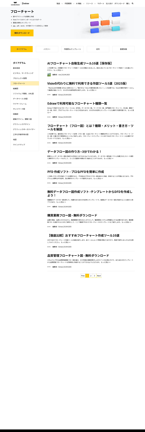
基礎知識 (123, 49)
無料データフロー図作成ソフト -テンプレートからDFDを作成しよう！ (89, 193)
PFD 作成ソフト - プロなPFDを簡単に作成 (75, 171)
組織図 (15, 88)
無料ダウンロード (22, 32)
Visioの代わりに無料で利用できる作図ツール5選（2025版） (87, 83)
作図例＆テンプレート (72, 49)
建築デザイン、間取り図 (22, 119)
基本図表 (16, 68)
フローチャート (19, 83)
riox (59, 75)
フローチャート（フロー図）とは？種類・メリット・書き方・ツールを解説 (90, 127)
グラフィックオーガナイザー (24, 129)
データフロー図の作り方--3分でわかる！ (74, 151)
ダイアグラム (22, 49)
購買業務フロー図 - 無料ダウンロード (72, 215)
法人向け (109, 3)
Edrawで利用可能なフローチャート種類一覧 (77, 103)
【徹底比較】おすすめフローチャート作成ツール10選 (83, 235)
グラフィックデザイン (21, 124)
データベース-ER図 (20, 98)
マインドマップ (19, 144)
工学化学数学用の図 (20, 134)
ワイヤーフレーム (20, 103)
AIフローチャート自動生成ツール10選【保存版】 (80, 63)
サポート (100, 3)
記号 (98, 49)
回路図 (15, 114)
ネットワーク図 (19, 109)
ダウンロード (119, 3)
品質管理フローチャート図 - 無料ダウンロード (78, 255)
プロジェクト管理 (20, 78)
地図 (14, 139)
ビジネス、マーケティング (23, 73)
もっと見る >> (58, 70)
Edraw (60, 95)
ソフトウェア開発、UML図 (23, 93)
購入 (128, 3)
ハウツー (47, 49)
